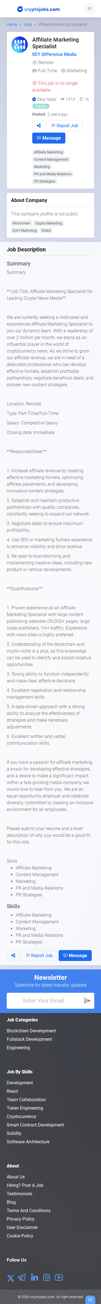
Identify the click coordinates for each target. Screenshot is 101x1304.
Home (12, 24)
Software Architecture (28, 1141)
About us (16, 1177)
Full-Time (47, 70)
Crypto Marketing (48, 223)
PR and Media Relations (53, 174)
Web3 (46, 230)
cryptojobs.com (42, 1297)
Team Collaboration (26, 1099)
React (12, 1091)
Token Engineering (25, 1108)
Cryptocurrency (21, 1116)
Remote (45, 62)
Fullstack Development (29, 1039)
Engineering (18, 1047)
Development (20, 1082)
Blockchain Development (31, 1030)
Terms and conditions (28, 1210)
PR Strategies (45, 181)
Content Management (51, 159)
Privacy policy (21, 1219)
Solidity (14, 1133)
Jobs (27, 24)
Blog (11, 1202)
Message (51, 138)
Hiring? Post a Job (25, 1185)
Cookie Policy (20, 1236)
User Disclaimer (22, 1227)
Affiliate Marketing (48, 152)
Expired (41, 106)
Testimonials (19, 1193)
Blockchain (21, 223)
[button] (38, 125)
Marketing (77, 70)
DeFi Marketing (25, 230)
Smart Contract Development (35, 1125)
